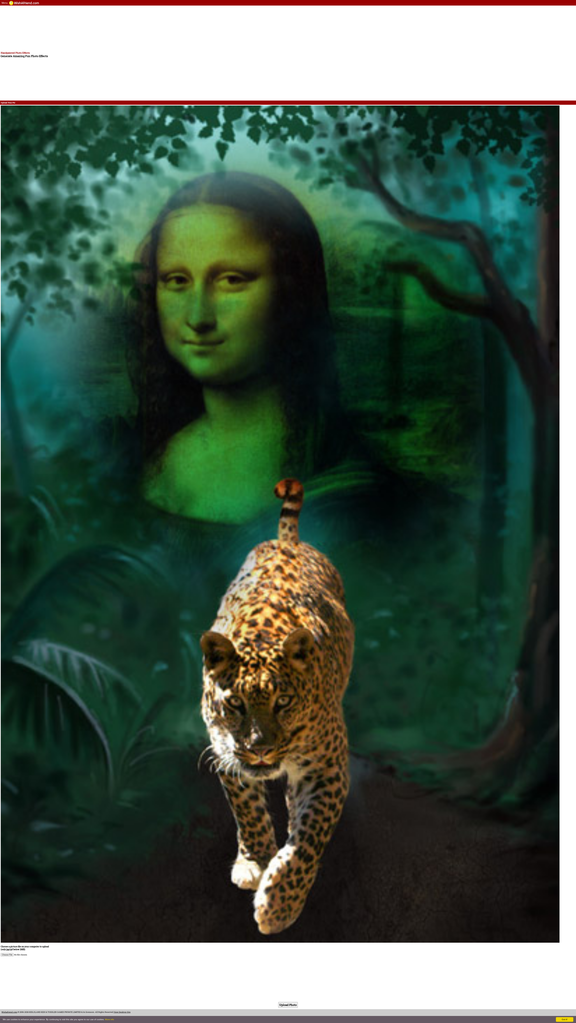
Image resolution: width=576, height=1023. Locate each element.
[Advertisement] (92, 28)
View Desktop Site (122, 1012)
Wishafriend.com (9, 1012)
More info (109, 1019)
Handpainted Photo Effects (15, 52)
